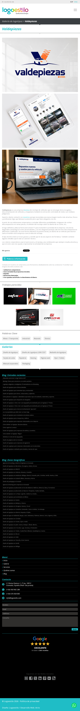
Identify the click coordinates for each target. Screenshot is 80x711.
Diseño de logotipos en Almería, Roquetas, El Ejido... (17, 512)
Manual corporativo (10, 363)
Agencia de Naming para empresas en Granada (16, 484)
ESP (71, 2)
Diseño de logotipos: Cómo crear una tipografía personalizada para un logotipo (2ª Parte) (27, 406)
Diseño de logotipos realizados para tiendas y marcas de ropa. (20, 449)
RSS (53, 678)
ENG (75, 2)
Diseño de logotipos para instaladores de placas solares (18, 415)
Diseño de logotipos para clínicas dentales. (14, 387)
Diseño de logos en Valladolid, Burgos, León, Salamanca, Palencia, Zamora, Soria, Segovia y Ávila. (30, 515)
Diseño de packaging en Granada (12, 481)
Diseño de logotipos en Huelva (11, 500)
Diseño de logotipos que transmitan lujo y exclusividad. (18, 390)
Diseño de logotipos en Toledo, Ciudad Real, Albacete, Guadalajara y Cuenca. (24, 531)
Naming (33, 358)
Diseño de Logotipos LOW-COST (34, 352)
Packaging (26, 363)
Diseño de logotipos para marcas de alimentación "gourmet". (20, 409)
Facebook (30, 678)
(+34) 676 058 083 (13, 594)
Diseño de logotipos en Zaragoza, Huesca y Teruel (16, 506)
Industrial (26, 338)
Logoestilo (14, 707)
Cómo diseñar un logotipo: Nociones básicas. (15, 424)
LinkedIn (40, 678)
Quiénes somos (9, 570)
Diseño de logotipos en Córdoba (12, 518)
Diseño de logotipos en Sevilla (11, 543)
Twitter (35, 678)
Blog (5, 574)
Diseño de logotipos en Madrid (11, 469)
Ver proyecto (15, 298)
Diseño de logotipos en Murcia (11, 534)
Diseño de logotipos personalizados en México (15, 497)
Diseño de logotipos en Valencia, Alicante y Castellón (17, 472)
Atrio (37, 707)
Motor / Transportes (10, 338)
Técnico (47, 338)
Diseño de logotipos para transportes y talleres (16, 418)
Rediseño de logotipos (58, 352)
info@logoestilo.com (13, 598)
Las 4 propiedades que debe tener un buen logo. (16, 412)
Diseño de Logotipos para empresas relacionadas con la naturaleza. (21, 446)
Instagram (26, 678)
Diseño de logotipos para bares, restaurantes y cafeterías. (19, 393)
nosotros (26, 217)
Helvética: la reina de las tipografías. (13, 437)
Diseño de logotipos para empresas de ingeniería (16, 443)
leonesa (26, 210)
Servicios (6, 567)
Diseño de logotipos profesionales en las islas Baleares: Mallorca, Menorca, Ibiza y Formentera (29, 488)
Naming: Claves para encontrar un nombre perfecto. (17, 381)
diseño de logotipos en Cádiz (11, 537)
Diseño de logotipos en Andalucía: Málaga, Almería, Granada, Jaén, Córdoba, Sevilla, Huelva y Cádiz (30, 475)
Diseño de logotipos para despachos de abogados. (17, 399)
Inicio (5, 560)
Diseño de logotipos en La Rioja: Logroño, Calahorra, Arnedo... (20, 494)
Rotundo (37, 338)
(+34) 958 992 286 (8, 2)
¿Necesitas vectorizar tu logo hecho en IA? (14, 378)
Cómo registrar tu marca (9, 427)
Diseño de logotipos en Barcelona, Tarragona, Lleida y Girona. (20, 466)
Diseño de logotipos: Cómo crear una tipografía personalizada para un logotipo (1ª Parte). (28, 403)
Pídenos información (16, 259)
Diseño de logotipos (10, 352)
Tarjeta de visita (9, 358)
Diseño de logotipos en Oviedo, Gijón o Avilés (15, 521)
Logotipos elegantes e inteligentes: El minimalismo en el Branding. (21, 384)
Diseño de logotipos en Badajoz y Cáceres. (14, 503)
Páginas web (45, 358)
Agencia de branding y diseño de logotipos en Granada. (18, 463)
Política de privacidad (29, 701)
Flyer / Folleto (59, 358)
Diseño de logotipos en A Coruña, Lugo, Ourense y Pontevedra (20, 528)
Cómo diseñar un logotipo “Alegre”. (12, 433)
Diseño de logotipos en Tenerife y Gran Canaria (16, 540)
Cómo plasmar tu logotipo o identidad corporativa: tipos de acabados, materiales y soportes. (28, 396)
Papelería (22, 358)
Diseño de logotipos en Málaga (11, 546)
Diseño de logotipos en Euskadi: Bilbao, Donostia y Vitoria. (19, 478)
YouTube (49, 678)
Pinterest (44, 678)
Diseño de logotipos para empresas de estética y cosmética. (19, 430)
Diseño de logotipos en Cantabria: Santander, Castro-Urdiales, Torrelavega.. (24, 509)
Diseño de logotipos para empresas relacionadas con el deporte (20, 421)
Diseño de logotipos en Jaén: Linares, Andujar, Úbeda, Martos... (20, 525)
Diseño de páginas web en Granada (12, 440)
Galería (6, 564)
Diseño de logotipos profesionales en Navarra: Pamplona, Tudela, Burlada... (24, 491)
